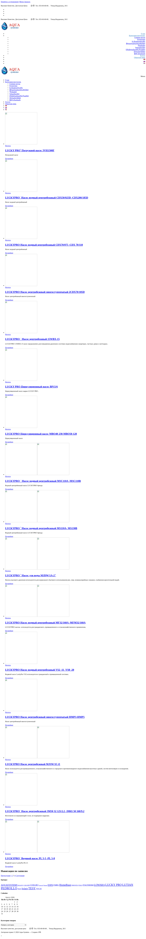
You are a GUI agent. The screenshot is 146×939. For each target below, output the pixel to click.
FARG (56, 885)
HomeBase (65, 884)
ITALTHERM (88, 885)
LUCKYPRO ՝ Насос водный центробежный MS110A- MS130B (41, 528)
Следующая (20, 876)
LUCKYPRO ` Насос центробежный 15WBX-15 (32, 339)
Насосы (8, 146)
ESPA (50, 885)
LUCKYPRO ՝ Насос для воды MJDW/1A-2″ (30, 575)
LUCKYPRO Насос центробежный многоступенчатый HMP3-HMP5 (45, 717)
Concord (41, 885)
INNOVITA (75, 885)
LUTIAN (127, 884)
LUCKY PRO (113, 884)
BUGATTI (20, 885)
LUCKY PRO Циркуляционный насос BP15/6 (31, 386)
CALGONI (27, 885)
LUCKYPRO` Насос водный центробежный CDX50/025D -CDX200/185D (46, 197)
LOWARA (99, 884)
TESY (32, 888)
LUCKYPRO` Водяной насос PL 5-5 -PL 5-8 (30, 858)
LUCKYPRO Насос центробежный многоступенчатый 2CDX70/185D (45, 292)
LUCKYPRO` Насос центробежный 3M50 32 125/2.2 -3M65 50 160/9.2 (44, 811)
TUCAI (39, 889)
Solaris (25, 888)
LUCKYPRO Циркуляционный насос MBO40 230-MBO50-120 (41, 433)
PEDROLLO (9, 888)
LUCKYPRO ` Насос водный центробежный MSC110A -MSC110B (43, 481)
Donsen (45, 885)
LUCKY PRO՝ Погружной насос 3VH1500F (29, 150)
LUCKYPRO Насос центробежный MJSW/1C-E (32, 764)
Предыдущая (5, 876)
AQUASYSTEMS (9, 885)
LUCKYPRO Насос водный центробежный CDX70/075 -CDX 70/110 (44, 244)
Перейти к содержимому (10, 2)
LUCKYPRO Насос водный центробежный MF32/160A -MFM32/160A (45, 622)
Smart (19, 889)
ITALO (80, 885)
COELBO (34, 885)
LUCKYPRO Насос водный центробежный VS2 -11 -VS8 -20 (39, 669)
